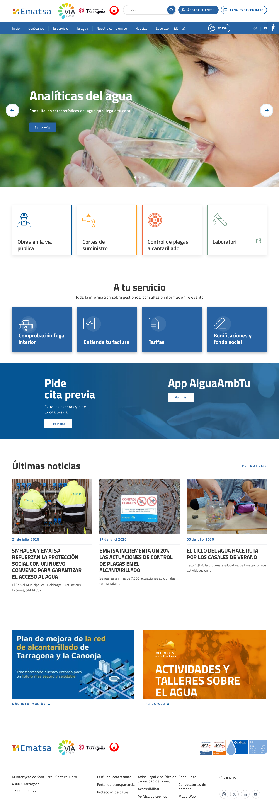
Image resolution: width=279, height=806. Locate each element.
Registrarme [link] (44, 127)
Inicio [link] (16, 28)
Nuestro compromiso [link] (112, 28)
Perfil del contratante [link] (114, 776)
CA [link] (255, 28)
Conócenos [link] (36, 28)
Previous (12, 110)
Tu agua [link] (82, 28)
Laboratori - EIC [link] (167, 28)
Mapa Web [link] (187, 796)
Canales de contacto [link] (246, 10)
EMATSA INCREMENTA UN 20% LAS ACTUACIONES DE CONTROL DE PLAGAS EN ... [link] (139, 532)
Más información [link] (29, 704)
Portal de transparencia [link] (116, 784)
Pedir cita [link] (58, 423)
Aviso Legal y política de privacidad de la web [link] (157, 779)
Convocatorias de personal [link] (192, 786)
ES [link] (265, 28)
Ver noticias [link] (254, 466)
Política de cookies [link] (152, 796)
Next (266, 110)
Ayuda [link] (222, 28)
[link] (273, 27)
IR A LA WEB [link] (154, 704)
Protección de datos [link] (113, 792)
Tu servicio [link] (60, 28)
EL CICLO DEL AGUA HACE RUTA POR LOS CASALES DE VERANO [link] (227, 526)
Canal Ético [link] (187, 776)
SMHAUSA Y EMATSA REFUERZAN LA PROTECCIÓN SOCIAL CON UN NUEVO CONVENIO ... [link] (52, 536)
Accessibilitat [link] (149, 788)
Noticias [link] (141, 28)
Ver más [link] (181, 397)
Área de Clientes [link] (200, 10)
